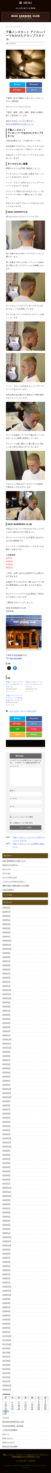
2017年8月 (6, 1352)
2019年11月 (6, 1241)
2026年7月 (6, 912)
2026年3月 (6, 928)
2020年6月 (6, 1212)
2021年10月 (6, 1146)
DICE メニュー (7, 1438)
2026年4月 (6, 924)
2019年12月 (6, 1237)
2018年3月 (6, 1323)
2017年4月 (6, 1369)
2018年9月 (6, 1299)
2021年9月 (6, 1150)
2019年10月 (6, 1245)
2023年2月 (6, 1080)
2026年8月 (6, 907)
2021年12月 (6, 1138)
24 (6, 1409)
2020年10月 (6, 1196)
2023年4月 (6, 1072)
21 (32, 1407)
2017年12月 (6, 1336)
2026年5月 (6, 920)
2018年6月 (6, 1311)
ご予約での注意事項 (9, 1430)
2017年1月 (6, 1381)
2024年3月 (6, 1027)
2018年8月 (6, 1303)
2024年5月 (6, 1019)
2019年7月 (6, 1258)
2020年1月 (6, 1233)
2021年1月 (6, 1183)
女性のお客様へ (8, 890)
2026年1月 (6, 936)
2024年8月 (6, 1006)
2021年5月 (6, 1167)
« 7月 (4, 1414)
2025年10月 (6, 949)
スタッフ (5, 1434)
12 (19, 1405)
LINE (17, 729)
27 (25, 1409)
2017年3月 (6, 1373)
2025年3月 (6, 978)
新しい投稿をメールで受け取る (21, 823)
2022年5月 (6, 1118)
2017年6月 (6, 1361)
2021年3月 (6, 1175)
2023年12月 (6, 1039)
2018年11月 (6, 1291)
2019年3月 (6, 1274)
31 (6, 1411)
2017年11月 (6, 1340)
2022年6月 (6, 1113)
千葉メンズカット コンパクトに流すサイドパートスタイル (28, 839)
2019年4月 (6, 1270)
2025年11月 (6, 945)
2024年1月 (6, 1035)
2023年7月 (6, 1060)
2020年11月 (6, 1192)
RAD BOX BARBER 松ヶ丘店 (13, 1422)
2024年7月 (6, 1010)
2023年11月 (6, 1043)
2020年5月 (6, 1216)
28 (32, 1409)
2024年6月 (6, 1015)
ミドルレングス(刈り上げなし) (13, 881)
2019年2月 (6, 1278)
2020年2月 (6, 1229)
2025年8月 (6, 957)
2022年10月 (6, 1097)
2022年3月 (6, 1126)
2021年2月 (6, 1179)
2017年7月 (6, 1356)
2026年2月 (6, 932)
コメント (14, 766)
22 (39, 1407)
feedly (34, 734)
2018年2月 (6, 1328)
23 (45, 1407)
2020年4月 (6, 1221)
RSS (18, 734)
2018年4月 (6, 1319)
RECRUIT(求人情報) (10, 1446)
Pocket (34, 729)
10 (6, 1405)
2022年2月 (6, 1130)
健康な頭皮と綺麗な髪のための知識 (15, 885)
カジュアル (14, 711)
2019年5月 (6, 1266)
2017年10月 (6, 1344)
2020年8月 (6, 1204)
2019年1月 (6, 1282)
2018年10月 (6, 1295)
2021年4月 (6, 1171)
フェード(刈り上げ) (28, 711)
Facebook (34, 84)
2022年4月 (6, 1122)
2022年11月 (6, 1093)
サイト (12, 807)
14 (32, 1405)
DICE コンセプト (8, 1442)
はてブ (34, 90)
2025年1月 (6, 986)
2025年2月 (6, 982)
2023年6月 (6, 1064)
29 (39, 1409)
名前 (12, 791)
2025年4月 (6, 973)
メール (13, 799)
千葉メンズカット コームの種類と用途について (28, 845)
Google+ (18, 90)
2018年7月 (6, 1307)
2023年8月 (6, 1056)
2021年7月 (6, 1159)
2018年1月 (6, 1332)
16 (45, 1405)
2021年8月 (6, 1155)
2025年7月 (6, 961)
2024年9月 (6, 1002)
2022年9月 (6, 1101)
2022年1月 (6, 1134)
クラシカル (6, 873)
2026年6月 (6, 916)
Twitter (18, 84)
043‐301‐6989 (16, 658)
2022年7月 (6, 1109)
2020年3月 (6, 1225)
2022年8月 (6, 1105)
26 (19, 1409)
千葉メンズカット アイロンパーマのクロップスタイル (14, 684)
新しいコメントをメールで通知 (21, 817)
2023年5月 (6, 1068)
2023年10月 (6, 1048)
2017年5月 (6, 1365)
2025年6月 (6, 965)
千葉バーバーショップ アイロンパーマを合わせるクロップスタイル (14, 697)
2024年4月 (6, 1023)
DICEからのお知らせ (10, 865)
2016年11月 (6, 1389)
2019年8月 (6, 1253)
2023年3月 (6, 1076)
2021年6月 (6, 1163)
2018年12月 (6, 1286)
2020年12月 (6, 1188)
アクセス (5, 1418)
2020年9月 (6, 1200)
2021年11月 (6, 1142)
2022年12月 (6, 1089)
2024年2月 (6, 1031)
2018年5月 (6, 1315)
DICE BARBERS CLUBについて (20, 124)
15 (39, 1405)
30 (45, 1409)
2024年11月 (6, 994)
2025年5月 (6, 969)
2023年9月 (6, 1052)
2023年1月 (6, 1085)
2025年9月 (6, 953)
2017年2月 (6, 1377)
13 (25, 1405)
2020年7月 (6, 1208)
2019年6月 (6, 1262)
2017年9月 (6, 1348)
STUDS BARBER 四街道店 (12, 1426)
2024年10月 (6, 998)
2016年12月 (6, 1385)
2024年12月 (6, 990)
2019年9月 (6, 1249)
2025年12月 (6, 940)
